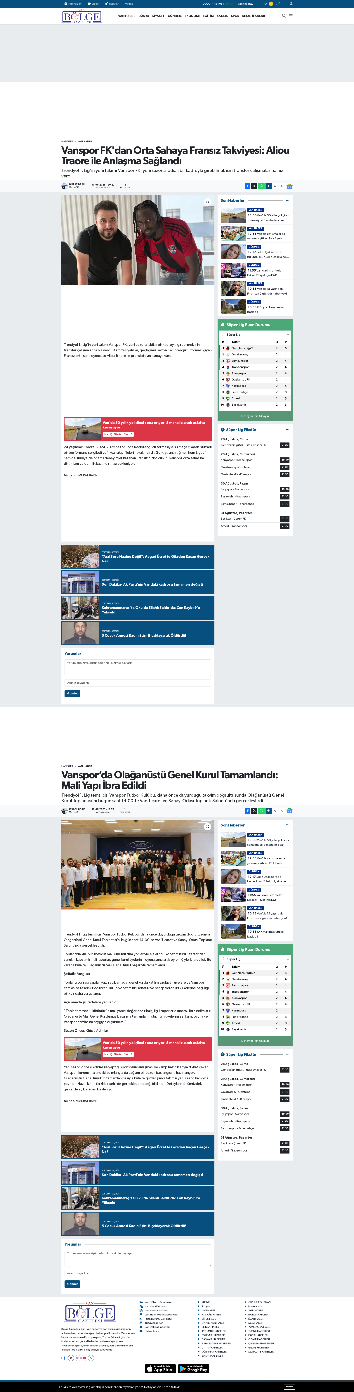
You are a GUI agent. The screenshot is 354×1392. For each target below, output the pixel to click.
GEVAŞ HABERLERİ (259, 1347)
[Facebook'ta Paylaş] (247, 186)
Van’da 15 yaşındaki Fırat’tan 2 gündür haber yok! (267, 291)
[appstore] (160, 1368)
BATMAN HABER (258, 1314)
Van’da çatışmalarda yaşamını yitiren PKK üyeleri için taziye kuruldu (266, 236)
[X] (71, 1358)
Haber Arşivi (152, 1331)
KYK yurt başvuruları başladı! (265, 310)
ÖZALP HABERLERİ (259, 1339)
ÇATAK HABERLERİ (212, 1347)
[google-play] (193, 1368)
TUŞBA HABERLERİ (259, 1331)
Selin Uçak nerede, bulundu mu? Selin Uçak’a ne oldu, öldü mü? (266, 254)
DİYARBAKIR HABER (213, 1323)
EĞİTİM (208, 16)
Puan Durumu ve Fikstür (158, 1318)
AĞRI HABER (255, 1310)
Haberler (67, 141)
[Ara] (284, 16)
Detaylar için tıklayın (255, 416)
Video (95, 3)
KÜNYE (129, 3)
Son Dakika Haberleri (157, 1327)
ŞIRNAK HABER (210, 1327)
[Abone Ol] (289, 186)
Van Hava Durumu (155, 1306)
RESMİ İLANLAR (253, 16)
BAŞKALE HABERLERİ (213, 1339)
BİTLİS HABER (209, 1318)
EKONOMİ (192, 16)
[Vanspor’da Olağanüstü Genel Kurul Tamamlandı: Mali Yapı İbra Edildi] (138, 865)
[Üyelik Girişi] (290, 4)
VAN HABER (126, 16)
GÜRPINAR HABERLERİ (214, 1351)
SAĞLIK (222, 16)
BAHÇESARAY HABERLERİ (216, 1343)
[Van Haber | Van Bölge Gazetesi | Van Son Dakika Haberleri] (82, 16)
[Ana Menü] (291, 16)
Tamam (289, 1387)
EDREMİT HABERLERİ (213, 1335)
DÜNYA (143, 16)
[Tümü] (287, 200)
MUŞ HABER (255, 1323)
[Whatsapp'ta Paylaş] (261, 186)
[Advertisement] (177, 53)
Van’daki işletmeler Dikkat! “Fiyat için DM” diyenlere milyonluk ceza (265, 273)
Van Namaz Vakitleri (156, 1310)
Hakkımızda (255, 1306)
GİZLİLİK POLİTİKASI (259, 1302)
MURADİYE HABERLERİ (261, 1351)
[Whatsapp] (91, 1358)
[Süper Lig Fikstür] (287, 429)
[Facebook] (64, 1358)
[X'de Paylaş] (254, 186)
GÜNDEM (175, 16)
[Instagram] (78, 1358)
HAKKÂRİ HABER (211, 1314)
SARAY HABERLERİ (212, 1355)
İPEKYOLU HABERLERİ (214, 1331)
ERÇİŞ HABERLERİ (258, 1335)
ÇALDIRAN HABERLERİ (261, 1343)
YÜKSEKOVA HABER (259, 1327)
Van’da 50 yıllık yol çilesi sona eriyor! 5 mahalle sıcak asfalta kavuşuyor (268, 218)
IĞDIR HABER (255, 1318)
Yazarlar (114, 3)
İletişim (206, 1306)
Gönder (72, 693)
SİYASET (158, 16)
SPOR (235, 16)
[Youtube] (84, 1358)
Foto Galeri (74, 3)
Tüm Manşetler (154, 1323)
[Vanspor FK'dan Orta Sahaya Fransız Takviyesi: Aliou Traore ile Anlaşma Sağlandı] (138, 240)
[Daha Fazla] (269, 186)
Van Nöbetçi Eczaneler (158, 1302)
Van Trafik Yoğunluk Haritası (161, 1314)
